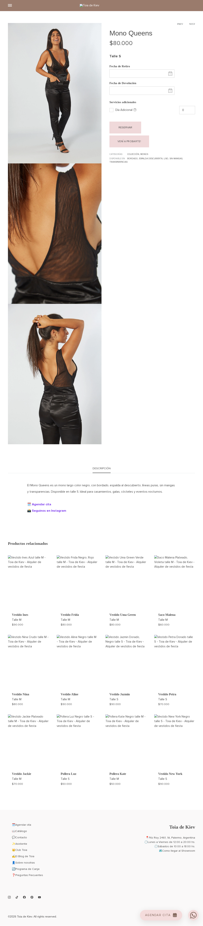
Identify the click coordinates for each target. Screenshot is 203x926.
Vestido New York (170, 773)
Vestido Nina (20, 694)
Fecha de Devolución (122, 83)
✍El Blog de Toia (23, 856)
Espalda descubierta (151, 158)
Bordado (132, 158)
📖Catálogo (19, 831)
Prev (180, 24)
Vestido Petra (167, 694)
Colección (133, 154)
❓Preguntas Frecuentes (27, 875)
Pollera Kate (117, 773)
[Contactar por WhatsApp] (193, 915)
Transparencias (118, 162)
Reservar (125, 127)
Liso (166, 158)
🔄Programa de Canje (26, 869)
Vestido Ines (20, 614)
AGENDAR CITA (158, 915)
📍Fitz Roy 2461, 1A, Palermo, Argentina (170, 837)
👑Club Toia (19, 850)
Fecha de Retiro (119, 66)
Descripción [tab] (102, 468)
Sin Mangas (175, 158)
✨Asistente (19, 843)
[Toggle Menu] (10, 5)
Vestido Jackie (21, 773)
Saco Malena (166, 614)
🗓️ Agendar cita (39, 504)
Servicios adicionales (122, 102)
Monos (144, 154)
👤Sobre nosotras (23, 862)
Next (192, 24)
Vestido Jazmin (119, 694)
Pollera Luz (68, 773)
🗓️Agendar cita (21, 824)
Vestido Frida (70, 614)
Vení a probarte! (129, 141)
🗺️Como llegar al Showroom (177, 850)
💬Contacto (19, 837)
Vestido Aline (69, 694)
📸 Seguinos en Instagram (46, 511)
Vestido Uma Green (122, 614)
